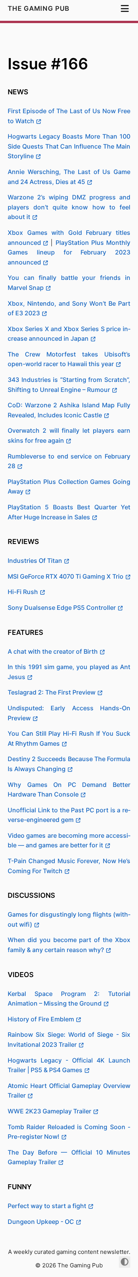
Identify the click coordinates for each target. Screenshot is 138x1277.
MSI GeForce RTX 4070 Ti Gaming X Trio (65, 576)
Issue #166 (48, 63)
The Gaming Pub (39, 8)
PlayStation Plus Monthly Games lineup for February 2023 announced (69, 252)
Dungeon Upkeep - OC (41, 1221)
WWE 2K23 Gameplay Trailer (49, 1111)
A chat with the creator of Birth (53, 651)
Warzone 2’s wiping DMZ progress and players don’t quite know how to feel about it (69, 207)
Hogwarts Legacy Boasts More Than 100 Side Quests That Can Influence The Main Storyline (69, 146)
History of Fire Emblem (41, 1019)
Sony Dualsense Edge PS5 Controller (62, 607)
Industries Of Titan (35, 560)
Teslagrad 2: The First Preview (51, 692)
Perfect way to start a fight (47, 1206)
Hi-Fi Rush (23, 592)
